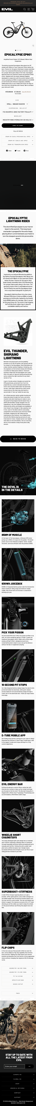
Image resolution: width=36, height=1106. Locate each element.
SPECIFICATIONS (18, 980)
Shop (17, 1083)
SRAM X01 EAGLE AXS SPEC (18, 140)
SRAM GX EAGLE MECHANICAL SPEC (18, 136)
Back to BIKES (19, 438)
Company (17, 1092)
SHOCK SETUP (18, 984)
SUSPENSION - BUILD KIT (18, 108)
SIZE (17, 100)
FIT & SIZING (18, 976)
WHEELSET (18, 116)
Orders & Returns (17, 1088)
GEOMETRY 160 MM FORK (18, 968)
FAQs (18, 993)
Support (17, 1097)
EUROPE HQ (18, 1074)
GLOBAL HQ (18, 1079)
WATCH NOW (10, 207)
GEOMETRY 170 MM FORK (18, 972)
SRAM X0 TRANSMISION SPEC (18, 144)
